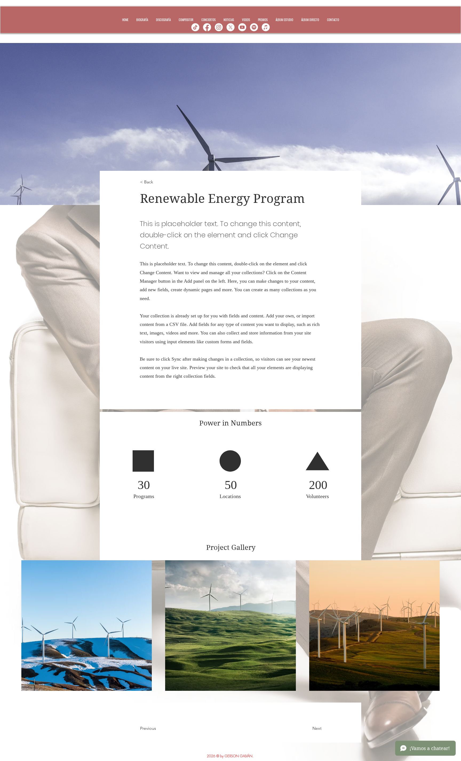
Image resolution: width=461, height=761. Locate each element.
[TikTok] (195, 27)
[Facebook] (207, 27)
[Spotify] (254, 27)
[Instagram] (219, 27)
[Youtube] (242, 27)
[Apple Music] (266, 27)
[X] (230, 27)
